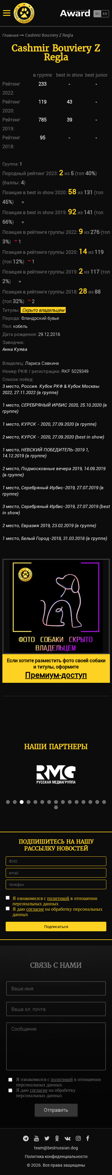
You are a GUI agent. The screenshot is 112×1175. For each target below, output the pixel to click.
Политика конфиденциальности (56, 1156)
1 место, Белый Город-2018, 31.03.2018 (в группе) (54, 538)
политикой (58, 898)
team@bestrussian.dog (56, 1148)
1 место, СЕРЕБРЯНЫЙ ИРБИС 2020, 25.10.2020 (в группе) (54, 408)
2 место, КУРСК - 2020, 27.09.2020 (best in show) (53, 437)
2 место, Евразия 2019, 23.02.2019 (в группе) (49, 525)
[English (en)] (105, 13)
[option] (56, 621)
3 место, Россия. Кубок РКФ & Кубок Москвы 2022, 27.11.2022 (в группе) (50, 389)
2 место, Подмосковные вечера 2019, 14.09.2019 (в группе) (53, 472)
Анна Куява (14, 349)
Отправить (56, 1110)
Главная (10, 35)
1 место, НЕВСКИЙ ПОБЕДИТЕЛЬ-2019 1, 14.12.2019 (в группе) (45, 453)
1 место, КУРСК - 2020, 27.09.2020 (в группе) (49, 424)
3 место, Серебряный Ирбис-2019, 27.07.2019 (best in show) (56, 509)
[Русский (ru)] (97, 13)
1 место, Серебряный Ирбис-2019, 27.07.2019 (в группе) (53, 491)
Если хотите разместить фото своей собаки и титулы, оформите (56, 668)
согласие (35, 909)
